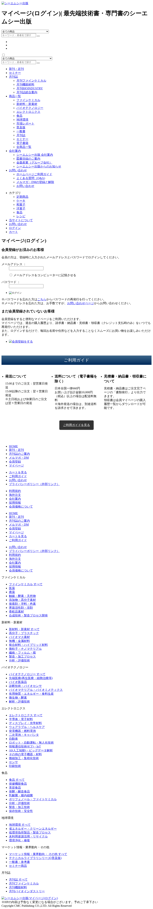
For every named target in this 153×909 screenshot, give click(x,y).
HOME (13, 446)
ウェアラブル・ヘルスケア (27, 727)
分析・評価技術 (19, 660)
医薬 (12, 588)
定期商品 (22, 196)
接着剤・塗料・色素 (22, 603)
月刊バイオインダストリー (27, 891)
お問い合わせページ (80, 303)
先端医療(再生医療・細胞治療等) (31, 678)
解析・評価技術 (19, 701)
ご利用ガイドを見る (76, 425)
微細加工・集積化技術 (24, 758)
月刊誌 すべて (18, 879)
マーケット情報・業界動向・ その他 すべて (38, 854)
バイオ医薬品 (18, 682)
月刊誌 (13, 76)
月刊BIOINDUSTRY (29, 88)
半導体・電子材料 (21, 719)
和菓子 (20, 204)
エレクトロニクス (28, 111)
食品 (19, 115)
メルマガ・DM (19, 457)
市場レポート (25, 123)
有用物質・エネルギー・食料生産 (31, 693)
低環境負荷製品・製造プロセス (30, 832)
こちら (41, 299)
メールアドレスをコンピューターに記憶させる (44, 275)
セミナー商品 (18, 865)
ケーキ (20, 200)
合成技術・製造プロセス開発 (28, 615)
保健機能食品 (18, 783)
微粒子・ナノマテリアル (25, 648)
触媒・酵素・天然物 (22, 596)
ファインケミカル (28, 100)
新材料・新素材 (26, 104)
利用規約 (15, 491)
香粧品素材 (16, 611)
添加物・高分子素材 (22, 599)
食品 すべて (17, 779)
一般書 (20, 131)
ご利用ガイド (18, 476)
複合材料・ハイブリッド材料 (28, 644)
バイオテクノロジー (29, 107)
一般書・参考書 (19, 861)
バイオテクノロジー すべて (27, 674)
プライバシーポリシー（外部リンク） (34, 484)
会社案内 (15, 150)
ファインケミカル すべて (26, 584)
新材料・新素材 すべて (24, 629)
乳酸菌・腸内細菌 (21, 795)
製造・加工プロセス (22, 656)
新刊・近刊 (16, 68)
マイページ (16, 465)
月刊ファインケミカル (31, 80)
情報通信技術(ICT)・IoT (25, 746)
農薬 (12, 592)
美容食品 (15, 787)
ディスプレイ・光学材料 (25, 723)
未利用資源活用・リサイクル (28, 836)
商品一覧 (15, 96)
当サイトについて (21, 220)
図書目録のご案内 (28, 158)
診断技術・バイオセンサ (25, 685)
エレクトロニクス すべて (26, 715)
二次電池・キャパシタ (24, 734)
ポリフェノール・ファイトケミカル (33, 799)
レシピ (20, 216)
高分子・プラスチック (24, 633)
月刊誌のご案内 (19, 453)
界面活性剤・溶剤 (21, 607)
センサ (13, 762)
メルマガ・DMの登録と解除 (35, 182)
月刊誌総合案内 (26, 92)
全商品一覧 (23, 146)
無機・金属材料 (19, 640)
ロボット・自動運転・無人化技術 (31, 742)
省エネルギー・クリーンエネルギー (33, 828)
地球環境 (22, 119)
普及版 (20, 127)
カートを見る (18, 472)
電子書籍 (22, 143)
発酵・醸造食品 (19, 791)
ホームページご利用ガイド (34, 174)
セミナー (15, 72)
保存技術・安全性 (21, 811)
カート (13, 231)
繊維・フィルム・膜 (22, 652)
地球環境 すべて (20, 824)
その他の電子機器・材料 (25, 754)
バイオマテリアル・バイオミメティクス (36, 689)
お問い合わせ (18, 170)
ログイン (15, 228)
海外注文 (15, 494)
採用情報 (15, 502)
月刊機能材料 (25, 84)
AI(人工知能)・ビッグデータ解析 (31, 750)
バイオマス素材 (19, 637)
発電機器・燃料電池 (22, 730)
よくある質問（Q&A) (30, 178)
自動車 (13, 738)
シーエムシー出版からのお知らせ (38, 166)
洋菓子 (20, 208)
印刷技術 (15, 766)
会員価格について (21, 506)
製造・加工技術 (19, 807)
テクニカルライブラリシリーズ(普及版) (35, 858)
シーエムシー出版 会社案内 (34, 154)
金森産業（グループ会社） (34, 162)
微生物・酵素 (18, 697)
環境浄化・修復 (19, 840)
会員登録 (15, 461)
